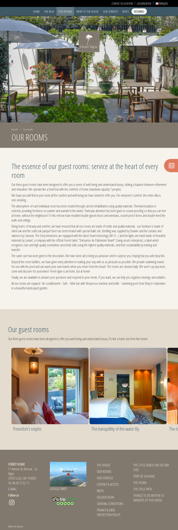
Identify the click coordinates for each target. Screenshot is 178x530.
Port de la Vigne (144, 476)
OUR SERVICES (110, 11)
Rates (125, 11)
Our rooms (65, 11)
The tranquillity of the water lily (115, 428)
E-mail (12, 489)
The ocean (140, 482)
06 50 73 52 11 (21, 483)
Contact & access (108, 484)
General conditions (110, 503)
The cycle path (142, 489)
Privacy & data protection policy (108, 512)
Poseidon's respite (27, 428)
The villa (49, 11)
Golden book (105, 497)
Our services (105, 478)
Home (36, 11)
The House (103, 465)
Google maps (58, 488)
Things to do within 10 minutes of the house (148, 498)
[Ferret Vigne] (89, 41)
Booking (139, 11)
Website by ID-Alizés (15, 526)
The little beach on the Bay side (151, 467)
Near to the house (87, 11)
